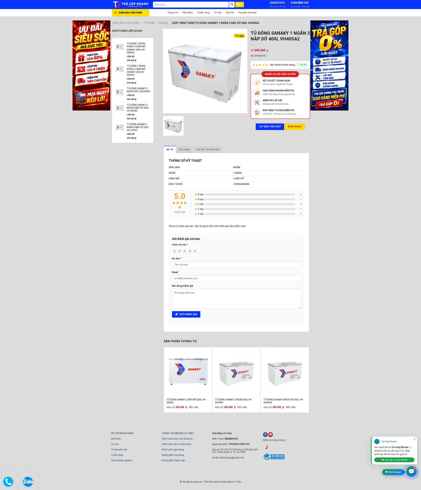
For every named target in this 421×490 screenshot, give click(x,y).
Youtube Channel (247, 12)
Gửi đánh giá (188, 314)
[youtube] (270, 434)
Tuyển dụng (203, 12)
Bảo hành (184, 149)
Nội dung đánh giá (182, 286)
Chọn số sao (180, 244)
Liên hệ (230, 12)
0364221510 (277, 2)
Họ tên (177, 258)
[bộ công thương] (274, 459)
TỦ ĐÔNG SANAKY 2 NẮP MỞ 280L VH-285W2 (186, 401)
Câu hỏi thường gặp (208, 149)
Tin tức (218, 12)
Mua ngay (295, 126)
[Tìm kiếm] (232, 5)
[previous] (165, 381)
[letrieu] (132, 4)
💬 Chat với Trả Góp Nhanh (394, 460)
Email (175, 272)
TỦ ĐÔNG (149, 22)
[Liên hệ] (8, 481)
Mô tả (169, 149)
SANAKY (163, 22)
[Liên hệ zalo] (27, 481)
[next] (307, 381)
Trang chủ (172, 12)
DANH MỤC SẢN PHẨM (125, 22)
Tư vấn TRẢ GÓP (270, 126)
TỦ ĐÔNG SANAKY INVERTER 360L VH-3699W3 (283, 401)
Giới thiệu (187, 12)
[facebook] (265, 434)
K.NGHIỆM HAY (300, 2)
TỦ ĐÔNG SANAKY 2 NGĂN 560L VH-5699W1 (233, 401)
